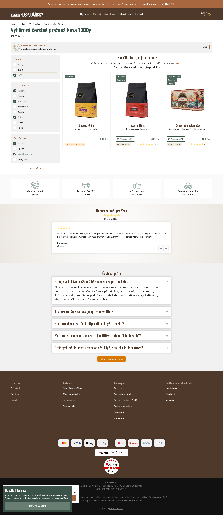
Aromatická (23, 106)
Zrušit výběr (35, 168)
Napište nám (171, 388)
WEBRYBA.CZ (116, 508)
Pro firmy (15, 394)
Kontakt (139, 14)
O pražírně (85, 14)
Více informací (135, 500)
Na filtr (21, 148)
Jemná (21, 96)
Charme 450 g (86, 125)
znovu (179, 63)
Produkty (22, 24)
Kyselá (21, 112)
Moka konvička (25, 154)
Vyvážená (22, 101)
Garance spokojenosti (124, 406)
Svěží (20, 117)
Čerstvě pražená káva (104, 14)
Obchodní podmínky (123, 394)
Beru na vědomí (37, 506)
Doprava (118, 388)
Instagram (170, 400)
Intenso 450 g (137, 125)
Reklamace (119, 418)
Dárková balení (125, 14)
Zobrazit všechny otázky (111, 359)
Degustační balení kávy (188, 125)
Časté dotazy (120, 412)
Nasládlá (22, 122)
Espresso (22, 143)
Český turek (23, 159)
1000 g (21, 75)
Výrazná (21, 90)
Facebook (170, 394)
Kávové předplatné (71, 394)
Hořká (20, 128)
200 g (20, 64)
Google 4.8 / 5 (111, 219)
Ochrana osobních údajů (125, 400)
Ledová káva (68, 400)
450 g (20, 70)
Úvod (13, 24)
